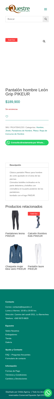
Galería (8, 342)
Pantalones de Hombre (22, 131)
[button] (48, 393)
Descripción (15, 165)
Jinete (8, 131)
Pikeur (35, 131)
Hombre (39, 127)
